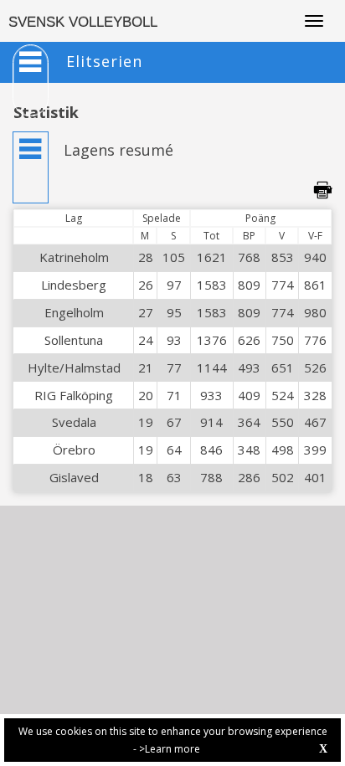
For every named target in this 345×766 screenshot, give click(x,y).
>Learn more (169, 749)
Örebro (74, 449)
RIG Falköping (73, 395)
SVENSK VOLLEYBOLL (82, 22)
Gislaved (74, 477)
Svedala (74, 422)
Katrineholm (74, 257)
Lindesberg (73, 284)
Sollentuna (73, 340)
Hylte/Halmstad (74, 367)
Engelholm (74, 312)
